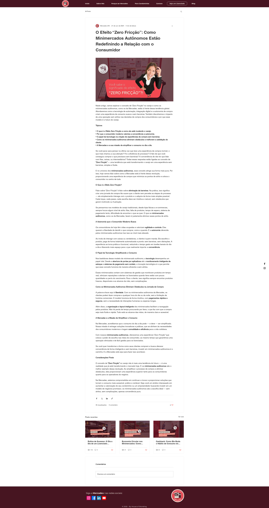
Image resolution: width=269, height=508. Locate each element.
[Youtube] (104, 498)
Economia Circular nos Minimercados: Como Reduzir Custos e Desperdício (132, 442)
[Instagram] (264, 268)
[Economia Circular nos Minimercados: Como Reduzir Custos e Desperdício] (134, 429)
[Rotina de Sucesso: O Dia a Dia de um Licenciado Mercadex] (100, 429)
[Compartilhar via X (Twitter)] (102, 399)
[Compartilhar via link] (112, 399)
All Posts (88, 11)
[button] (181, 11)
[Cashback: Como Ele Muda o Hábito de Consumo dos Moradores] (168, 429)
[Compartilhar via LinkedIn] (107, 399)
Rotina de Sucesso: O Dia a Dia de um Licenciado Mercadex (100, 442)
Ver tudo (181, 417)
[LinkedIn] (99, 498)
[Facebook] (264, 263)
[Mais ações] (172, 26)
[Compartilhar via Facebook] (97, 399)
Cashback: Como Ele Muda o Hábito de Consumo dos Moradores (168, 442)
